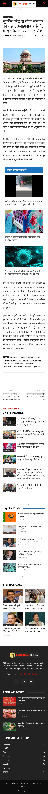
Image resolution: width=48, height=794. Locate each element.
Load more (23, 577)
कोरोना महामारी (30, 363)
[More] (38, 41)
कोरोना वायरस (7, 367)
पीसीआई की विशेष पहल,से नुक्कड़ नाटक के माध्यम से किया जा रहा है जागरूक (30, 434)
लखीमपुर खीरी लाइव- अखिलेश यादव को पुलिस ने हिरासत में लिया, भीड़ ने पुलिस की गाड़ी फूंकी (23, 203)
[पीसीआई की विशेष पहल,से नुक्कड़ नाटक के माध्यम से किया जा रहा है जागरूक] (9, 434)
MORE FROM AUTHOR (13, 413)
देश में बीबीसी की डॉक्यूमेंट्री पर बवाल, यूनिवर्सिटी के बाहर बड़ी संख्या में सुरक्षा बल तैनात (31, 421)
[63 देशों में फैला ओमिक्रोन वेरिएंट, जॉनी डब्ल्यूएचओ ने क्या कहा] (9, 447)
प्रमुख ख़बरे (6, 602)
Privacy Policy (26, 783)
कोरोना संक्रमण (18, 367)
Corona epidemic (34, 357)
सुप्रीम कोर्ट (37, 367)
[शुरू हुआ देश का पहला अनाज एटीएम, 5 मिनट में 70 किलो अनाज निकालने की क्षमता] (9, 529)
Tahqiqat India (10, 35)
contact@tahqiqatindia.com (29, 674)
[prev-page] (4, 497)
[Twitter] (20, 41)
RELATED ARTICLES (12, 409)
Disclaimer (15, 783)
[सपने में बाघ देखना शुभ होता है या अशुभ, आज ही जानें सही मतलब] (9, 726)
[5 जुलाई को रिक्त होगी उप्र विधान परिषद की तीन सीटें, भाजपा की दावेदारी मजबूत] (9, 517)
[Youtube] (31, 681)
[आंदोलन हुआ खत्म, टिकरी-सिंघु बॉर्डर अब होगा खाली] (9, 487)
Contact (24, 786)
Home (5, 10)
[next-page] (8, 497)
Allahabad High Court (17, 357)
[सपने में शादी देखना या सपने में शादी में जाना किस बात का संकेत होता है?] (9, 713)
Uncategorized (15, 10)
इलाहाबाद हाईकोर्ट (19, 363)
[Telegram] (32, 41)
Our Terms (37, 783)
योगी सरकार (28, 367)
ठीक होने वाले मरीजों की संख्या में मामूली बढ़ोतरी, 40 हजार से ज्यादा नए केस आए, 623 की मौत (23, 272)
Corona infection (10, 360)
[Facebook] (13, 41)
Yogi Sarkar (8, 363)
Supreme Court (36, 360)
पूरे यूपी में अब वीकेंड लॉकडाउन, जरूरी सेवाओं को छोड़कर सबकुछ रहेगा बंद (12, 397)
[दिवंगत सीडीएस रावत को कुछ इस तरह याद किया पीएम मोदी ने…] (9, 459)
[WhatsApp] (26, 41)
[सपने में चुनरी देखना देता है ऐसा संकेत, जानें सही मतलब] (9, 701)
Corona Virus (23, 360)
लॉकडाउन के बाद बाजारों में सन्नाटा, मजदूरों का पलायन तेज (35, 397)
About (7, 783)
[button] (4, 3)
